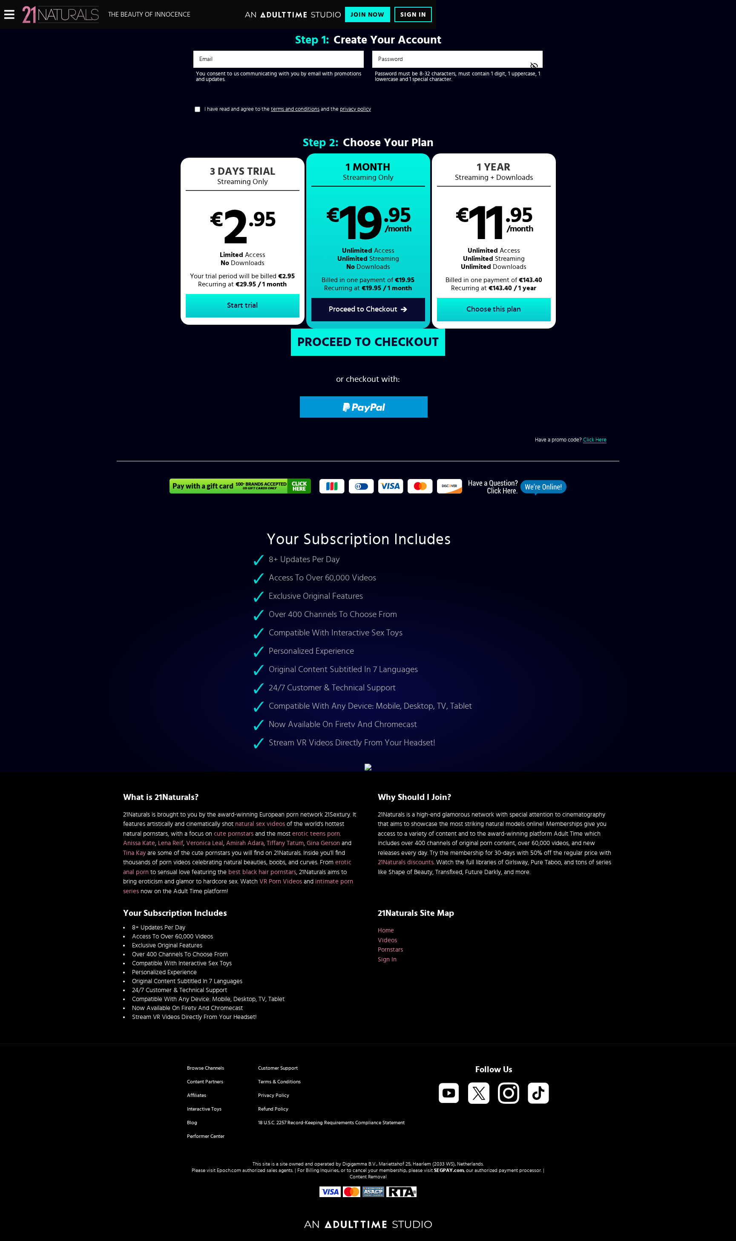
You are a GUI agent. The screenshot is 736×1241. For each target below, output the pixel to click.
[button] (243, 241)
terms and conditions (295, 109)
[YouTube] (449, 1093)
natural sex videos (260, 824)
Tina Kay (134, 853)
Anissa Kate (139, 843)
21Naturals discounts (406, 862)
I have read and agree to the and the (287, 109)
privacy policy (355, 109)
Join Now (368, 15)
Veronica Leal (204, 843)
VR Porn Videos (280, 881)
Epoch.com (229, 1170)
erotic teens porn (316, 834)
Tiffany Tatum (285, 843)
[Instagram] (508, 1093)
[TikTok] (538, 1093)
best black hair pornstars (262, 872)
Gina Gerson (323, 843)
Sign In (413, 15)
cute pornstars (233, 834)
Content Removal (368, 1176)
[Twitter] (478, 1093)
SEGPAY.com (449, 1170)
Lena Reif (170, 843)
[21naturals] (60, 14)
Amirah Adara (245, 843)
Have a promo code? (571, 440)
